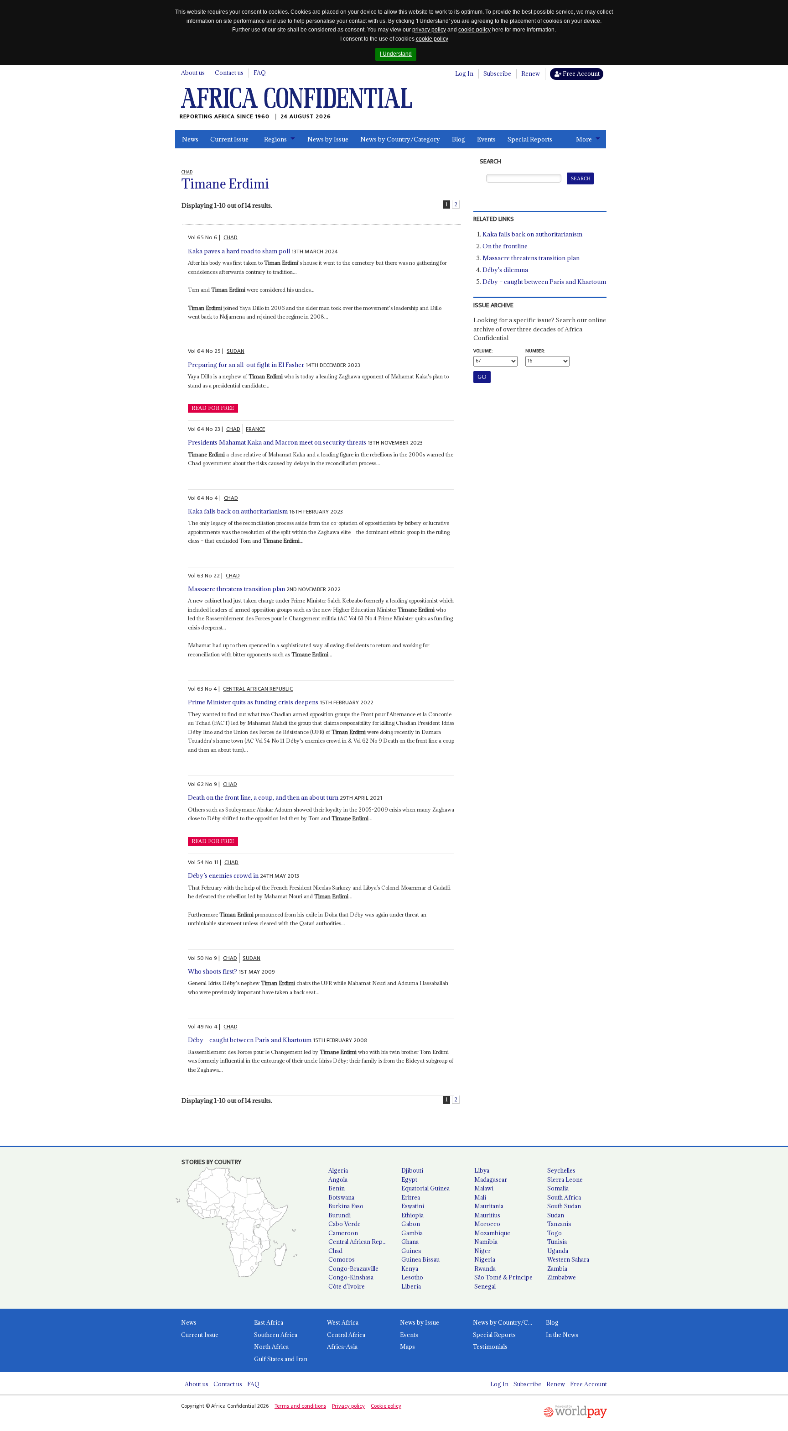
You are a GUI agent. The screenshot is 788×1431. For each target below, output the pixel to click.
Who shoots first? (212, 971)
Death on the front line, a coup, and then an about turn (263, 797)
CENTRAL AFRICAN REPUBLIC (258, 689)
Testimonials (490, 1346)
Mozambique (492, 1233)
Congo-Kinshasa (350, 1277)
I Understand (396, 54)
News (190, 139)
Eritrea (410, 1197)
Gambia (412, 1233)
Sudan (555, 1215)
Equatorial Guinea (425, 1188)
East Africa (268, 1322)
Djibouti (412, 1170)
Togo (554, 1233)
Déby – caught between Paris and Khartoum (249, 1040)
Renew (530, 73)
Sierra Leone (565, 1179)
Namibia (486, 1241)
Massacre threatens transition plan (236, 589)
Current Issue (229, 139)
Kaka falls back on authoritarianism (238, 511)
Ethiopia (412, 1215)
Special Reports (530, 139)
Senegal (485, 1286)
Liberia (411, 1286)
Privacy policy (348, 1405)
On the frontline (505, 246)
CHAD (230, 237)
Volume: (483, 351)
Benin (336, 1188)
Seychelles (561, 1170)
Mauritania (488, 1206)
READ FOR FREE (213, 408)
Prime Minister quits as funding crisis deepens (253, 702)
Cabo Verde (344, 1223)
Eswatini (412, 1206)
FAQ (260, 72)
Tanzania (559, 1223)
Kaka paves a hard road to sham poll (239, 251)
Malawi (483, 1188)
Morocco (487, 1223)
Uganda (557, 1250)
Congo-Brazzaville (353, 1268)
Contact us (229, 72)
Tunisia (557, 1241)
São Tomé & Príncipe (503, 1277)
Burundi (339, 1215)
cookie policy (474, 29)
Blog (458, 139)
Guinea (411, 1250)
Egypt (409, 1179)
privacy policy (429, 29)
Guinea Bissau (420, 1259)
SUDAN (235, 351)
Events (486, 139)
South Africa (564, 1197)
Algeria (338, 1170)
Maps (407, 1346)
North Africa (271, 1346)
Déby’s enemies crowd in (223, 875)
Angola (337, 1179)
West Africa (342, 1322)
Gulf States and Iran (280, 1359)
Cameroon (343, 1233)
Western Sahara (568, 1259)
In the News (562, 1334)
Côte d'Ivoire (346, 1286)
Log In (464, 73)
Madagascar (490, 1179)
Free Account (580, 73)
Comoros (341, 1259)
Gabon (410, 1223)
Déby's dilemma (505, 270)
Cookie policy (386, 1405)
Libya (481, 1170)
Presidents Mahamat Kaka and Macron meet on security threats (277, 442)
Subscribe (497, 73)
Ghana (410, 1241)
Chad (335, 1250)
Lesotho (412, 1277)
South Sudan (564, 1206)
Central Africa (346, 1334)
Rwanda (485, 1268)
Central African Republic (361, 1241)
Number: (534, 351)
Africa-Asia (342, 1346)
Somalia (558, 1188)
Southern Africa (275, 1334)
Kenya (409, 1268)
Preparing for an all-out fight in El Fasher (246, 365)
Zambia (557, 1268)
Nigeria (484, 1259)
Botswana (341, 1197)
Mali (480, 1197)
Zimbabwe (561, 1277)
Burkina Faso (345, 1206)
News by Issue (327, 139)
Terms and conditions (300, 1405)
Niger (482, 1250)
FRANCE (255, 429)
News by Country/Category (400, 139)
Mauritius (487, 1215)
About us (193, 72)
